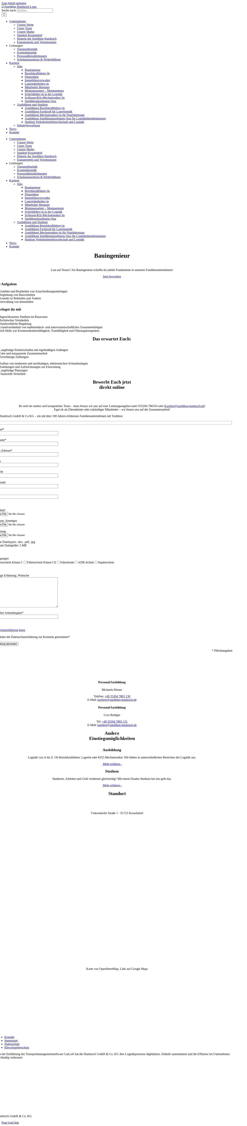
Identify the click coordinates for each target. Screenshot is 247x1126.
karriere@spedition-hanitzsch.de (117, 699)
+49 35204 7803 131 (115, 721)
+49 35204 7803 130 (117, 696)
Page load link (10, 1122)
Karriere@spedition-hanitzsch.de (184, 406)
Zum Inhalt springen (14, 3)
